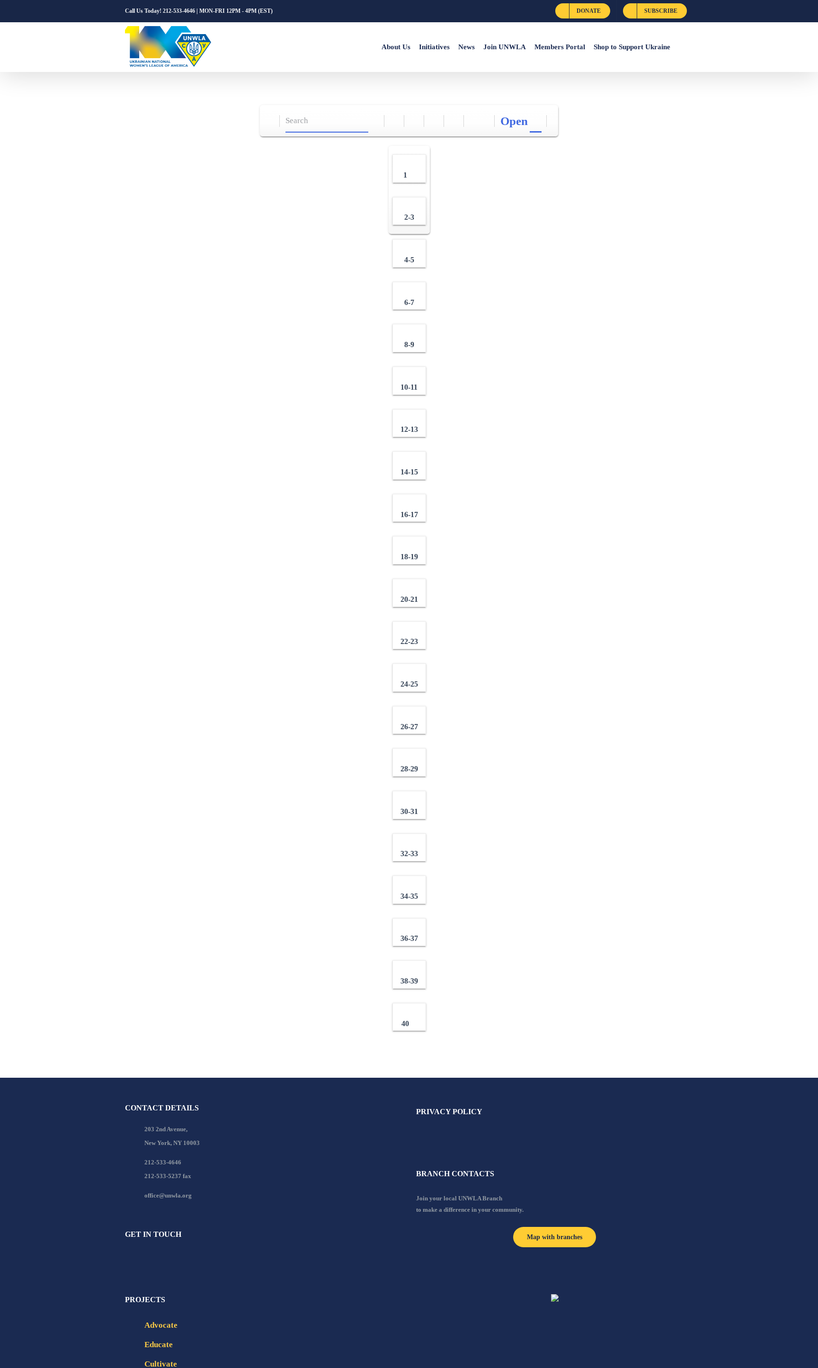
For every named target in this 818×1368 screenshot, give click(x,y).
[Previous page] (474, 121)
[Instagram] (166, 1260)
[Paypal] (153, 1260)
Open (514, 121)
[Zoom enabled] (454, 121)
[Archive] (270, 121)
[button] (682, 47)
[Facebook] (128, 1260)
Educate (158, 1344)
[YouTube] (140, 1260)
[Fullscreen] (434, 121)
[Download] (414, 121)
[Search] (374, 121)
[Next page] (484, 121)
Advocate (161, 1325)
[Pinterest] (179, 1260)
